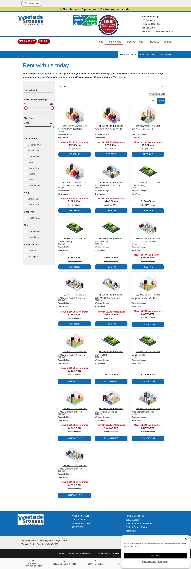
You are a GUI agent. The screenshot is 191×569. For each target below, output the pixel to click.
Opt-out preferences (149, 562)
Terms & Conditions (135, 516)
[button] (186, 538)
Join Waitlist (147, 324)
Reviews (154, 41)
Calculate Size (158, 94)
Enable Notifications (33, 565)
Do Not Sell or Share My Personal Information (73, 553)
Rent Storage (114, 41)
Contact (167, 41)
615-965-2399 (148, 28)
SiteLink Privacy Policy (136, 527)
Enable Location (64, 564)
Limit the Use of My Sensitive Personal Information (116, 553)
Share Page (96, 564)
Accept (155, 555)
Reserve (74, 154)
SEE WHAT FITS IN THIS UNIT (74, 126)
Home (100, 41)
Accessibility (131, 531)
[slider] (26, 108)
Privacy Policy (162, 562)
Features (130, 41)
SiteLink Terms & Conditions (139, 523)
